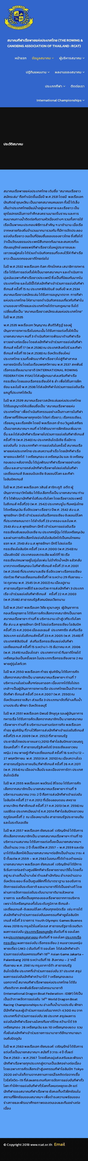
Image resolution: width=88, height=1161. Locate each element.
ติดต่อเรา (77, 86)
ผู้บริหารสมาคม (70, 58)
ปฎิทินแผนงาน (36, 72)
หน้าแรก (21, 58)
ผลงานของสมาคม (68, 72)
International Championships (59, 100)
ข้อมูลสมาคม (41, 58)
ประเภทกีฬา (53, 86)
